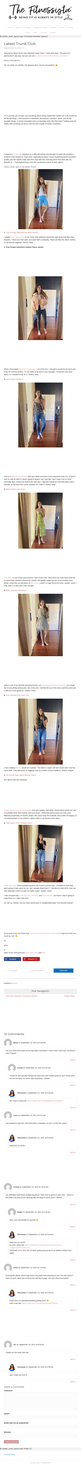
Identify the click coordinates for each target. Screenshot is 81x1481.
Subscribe (63, 970)
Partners (43, 32)
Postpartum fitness (40, 27)
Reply (73, 1060)
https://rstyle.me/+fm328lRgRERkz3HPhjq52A (45, 1101)
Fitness (61, 27)
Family (28, 32)
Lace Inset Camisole (14, 379)
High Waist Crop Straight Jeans (19, 823)
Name (6, 1414)
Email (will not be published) (16, 1423)
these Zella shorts (17, 237)
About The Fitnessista (23, 27)
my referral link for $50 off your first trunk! (51, 56)
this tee (18, 768)
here (27, 953)
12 (24, 48)
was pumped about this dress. (54, 685)
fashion (15, 983)
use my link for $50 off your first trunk (44, 933)
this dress (34, 583)
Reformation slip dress (15, 489)
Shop (35, 32)
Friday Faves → (70, 996)
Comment (8, 1391)
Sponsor (70, 27)
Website (7, 1432)
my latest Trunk (29, 167)
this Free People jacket (28, 369)
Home (10, 27)
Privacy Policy (9, 1454)
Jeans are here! (10, 886)
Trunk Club (17, 154)
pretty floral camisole (19, 476)
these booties (47, 896)
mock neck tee (25, 896)
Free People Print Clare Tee (17, 695)
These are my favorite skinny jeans (17, 810)
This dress (8, 578)
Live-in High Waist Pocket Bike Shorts (22, 232)
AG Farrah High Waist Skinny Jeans (21, 775)
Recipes (53, 27)
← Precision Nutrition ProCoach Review (21, 996)
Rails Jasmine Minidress (16, 590)
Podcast (52, 32)
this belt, (35, 896)
